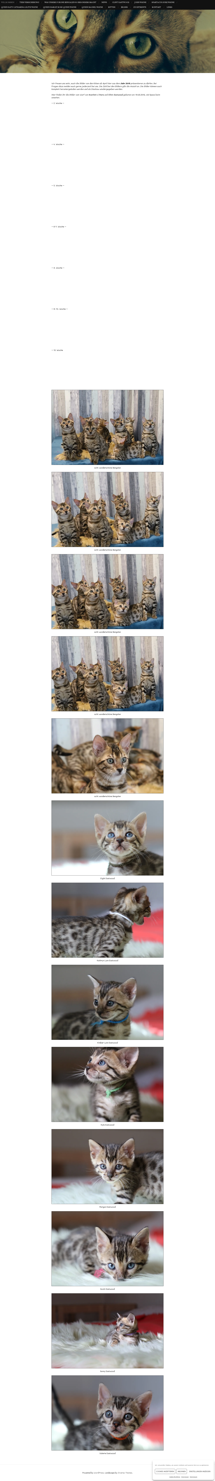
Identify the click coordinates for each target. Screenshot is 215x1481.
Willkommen (7, 2)
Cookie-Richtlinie (174, 1477)
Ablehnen (182, 1471)
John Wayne (140, 2)
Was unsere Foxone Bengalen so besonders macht (70, 2)
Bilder (124, 7)
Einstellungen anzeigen (199, 1471)
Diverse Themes (125, 1472)
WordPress (99, 1472)
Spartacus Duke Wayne (163, 2)
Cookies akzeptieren (165, 1471)
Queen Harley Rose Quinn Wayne (59, 7)
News (104, 2)
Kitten (111, 7)
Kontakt (156, 7)
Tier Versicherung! (29, 2)
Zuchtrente (139, 7)
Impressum (185, 1477)
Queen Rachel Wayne (92, 7)
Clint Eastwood (120, 2)
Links (169, 7)
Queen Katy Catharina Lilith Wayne (19, 7)
